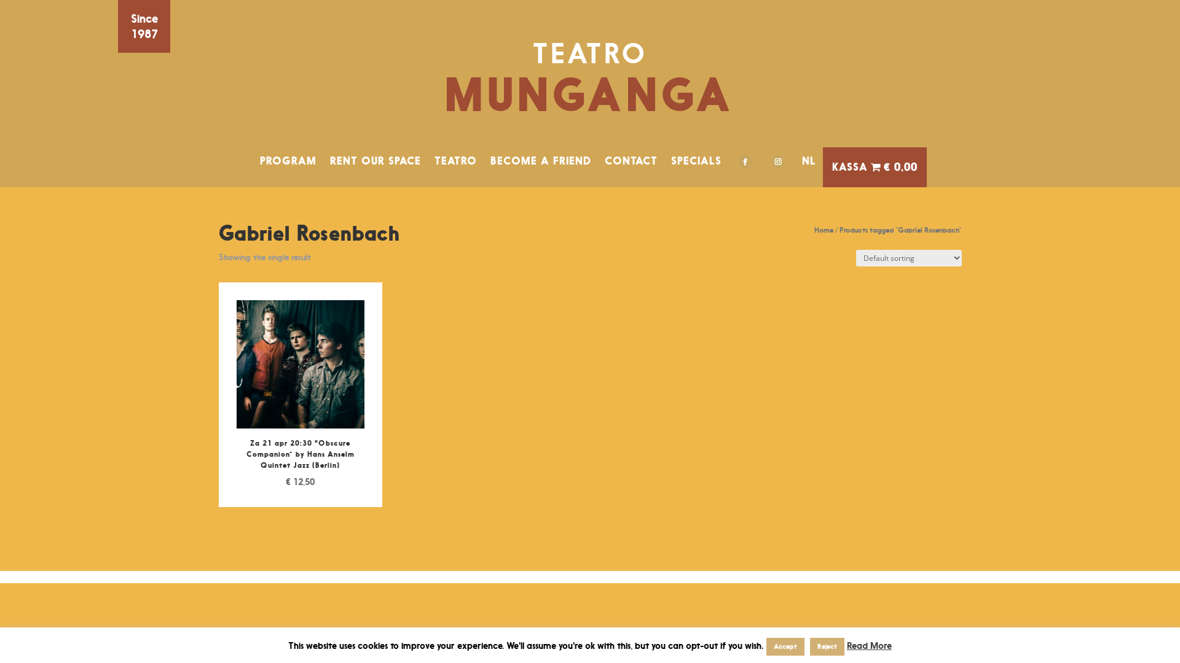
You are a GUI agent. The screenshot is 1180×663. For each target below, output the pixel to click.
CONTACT (631, 161)
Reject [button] (827, 646)
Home (823, 230)
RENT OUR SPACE (375, 161)
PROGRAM (288, 161)
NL (809, 161)
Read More (869, 645)
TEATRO (456, 161)
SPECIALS (696, 161)
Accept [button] (785, 646)
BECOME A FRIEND (540, 161)
